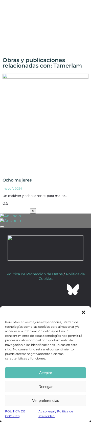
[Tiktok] (59, 289)
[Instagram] (45, 289)
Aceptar (45, 373)
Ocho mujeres (17, 180)
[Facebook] (18, 289)
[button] (83, 312)
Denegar (45, 386)
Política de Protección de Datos (35, 274)
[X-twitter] (32, 289)
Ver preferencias (45, 400)
